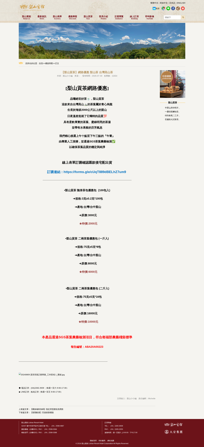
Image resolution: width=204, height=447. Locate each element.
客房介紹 (103, 17)
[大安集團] (173, 433)
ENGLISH (181, 3)
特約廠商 (101, 441)
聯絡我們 (93, 441)
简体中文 (164, 3)
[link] (95, 172)
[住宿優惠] (172, 97)
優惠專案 (72, 17)
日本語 (172, 3)
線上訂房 (134, 17)
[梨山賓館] (173, 426)
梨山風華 (57, 17)
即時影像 (149, 17)
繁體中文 (154, 3)
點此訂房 (35, 392)
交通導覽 (118, 17)
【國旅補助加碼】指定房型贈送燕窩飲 (46, 409)
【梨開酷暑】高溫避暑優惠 (42, 412)
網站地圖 (110, 441)
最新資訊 (41, 17)
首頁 (41, 63)
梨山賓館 (26, 17)
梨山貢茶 (88, 17)
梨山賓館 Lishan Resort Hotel (32, 423)
